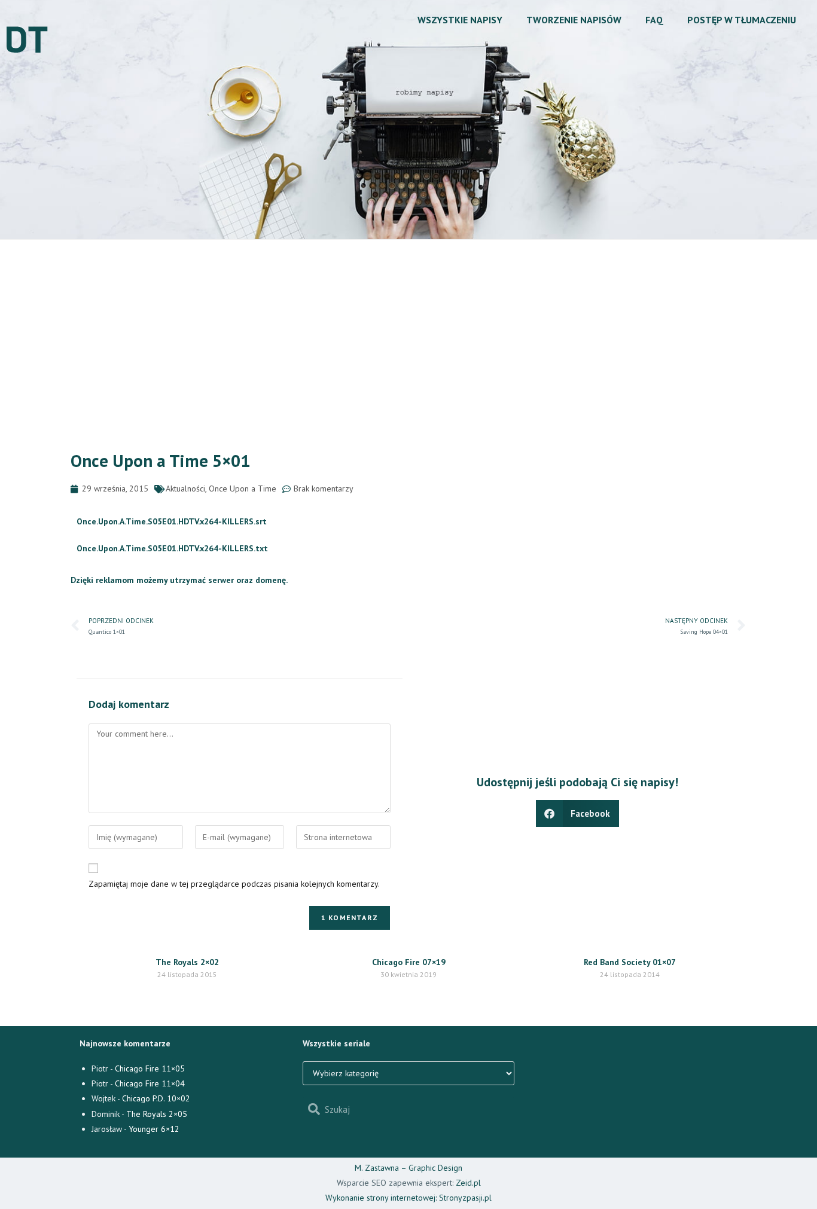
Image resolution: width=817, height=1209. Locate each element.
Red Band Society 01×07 (630, 962)
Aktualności (185, 488)
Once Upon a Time (242, 488)
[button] (578, 813)
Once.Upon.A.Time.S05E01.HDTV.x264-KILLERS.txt (172, 548)
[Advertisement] (408, 329)
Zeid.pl (468, 1182)
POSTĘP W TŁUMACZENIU (741, 20)
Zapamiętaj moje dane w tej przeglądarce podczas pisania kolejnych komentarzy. (234, 883)
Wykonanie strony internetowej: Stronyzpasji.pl (408, 1197)
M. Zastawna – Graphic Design (408, 1167)
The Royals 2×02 (187, 962)
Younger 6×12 (154, 1128)
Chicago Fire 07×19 (409, 962)
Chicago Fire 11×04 (150, 1083)
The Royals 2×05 (156, 1114)
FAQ (654, 20)
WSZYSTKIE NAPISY (459, 20)
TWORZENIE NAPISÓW (573, 20)
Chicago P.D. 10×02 (156, 1098)
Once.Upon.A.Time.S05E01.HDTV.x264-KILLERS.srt (172, 521)
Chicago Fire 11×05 (150, 1068)
